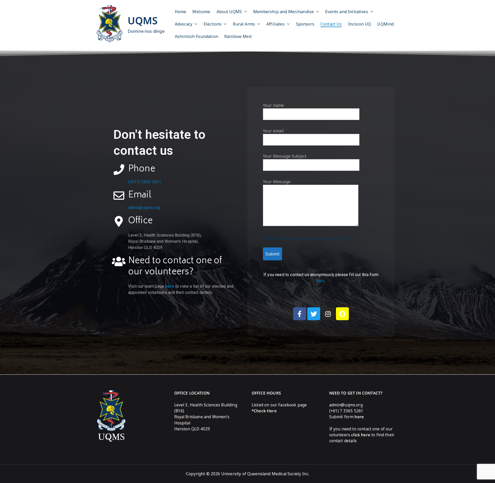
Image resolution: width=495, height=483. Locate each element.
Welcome (201, 11)
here (169, 286)
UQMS (143, 20)
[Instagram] (328, 313)
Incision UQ (359, 24)
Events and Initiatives (346, 11)
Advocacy (183, 24)
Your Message (277, 181)
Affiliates (275, 24)
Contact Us (331, 24)
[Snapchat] (342, 313)
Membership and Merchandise (283, 11)
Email (139, 195)
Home (180, 11)
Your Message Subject (284, 156)
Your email (273, 131)
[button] (244, 12)
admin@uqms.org (144, 207)
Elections (212, 24)
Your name (273, 105)
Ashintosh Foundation (196, 36)
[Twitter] (313, 313)
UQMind (385, 24)
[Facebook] (299, 313)
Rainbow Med (237, 36)
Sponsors (305, 24)
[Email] (118, 195)
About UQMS (229, 11)
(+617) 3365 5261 (144, 181)
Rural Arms (244, 24)
